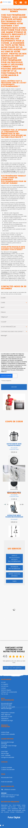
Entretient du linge (7, 720)
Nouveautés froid (6, 777)
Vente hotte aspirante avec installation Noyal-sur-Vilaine (13, 808)
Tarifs (14, 581)
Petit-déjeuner (5, 715)
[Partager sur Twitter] (3, 825)
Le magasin (4, 684)
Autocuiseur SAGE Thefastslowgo (14, 445)
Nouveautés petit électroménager (6, 704)
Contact (3, 688)
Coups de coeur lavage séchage (9, 746)
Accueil (3, 682)
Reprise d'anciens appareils (14, 575)
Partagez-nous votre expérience (12, 668)
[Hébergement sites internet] (14, 820)
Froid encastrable (6, 782)
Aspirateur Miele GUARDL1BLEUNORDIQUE (14, 516)
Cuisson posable (6, 768)
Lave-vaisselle (5, 755)
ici (5, 371)
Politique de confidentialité (9, 692)
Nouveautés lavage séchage (7, 743)
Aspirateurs (4, 719)
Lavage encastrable (7, 757)
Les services (4, 686)
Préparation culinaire (8, 713)
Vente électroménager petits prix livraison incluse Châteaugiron (13, 811)
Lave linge (4, 751)
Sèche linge (5, 753)
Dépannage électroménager (14, 568)
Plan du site (4, 694)
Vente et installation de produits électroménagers (14, 558)
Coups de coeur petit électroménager (8, 708)
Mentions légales (6, 690)
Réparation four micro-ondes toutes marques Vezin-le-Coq (13, 806)
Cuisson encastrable (7, 769)
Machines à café (6, 717)
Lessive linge (5, 732)
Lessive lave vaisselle (8, 734)
